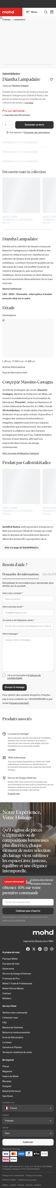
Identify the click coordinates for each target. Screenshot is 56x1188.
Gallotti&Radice (11, 73)
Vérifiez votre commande (14, 1012)
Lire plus (29, 102)
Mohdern (6, 998)
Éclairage (6, 19)
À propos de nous (10, 963)
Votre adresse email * (12, 606)
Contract (6, 993)
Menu (34, 11)
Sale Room (7, 1095)
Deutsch (29, 1185)
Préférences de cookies (27, 1180)
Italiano (5, 1185)
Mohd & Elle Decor (11, 1091)
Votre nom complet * (12, 593)
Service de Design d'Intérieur (16, 973)
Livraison (12, 749)
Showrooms (8, 968)
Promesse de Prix (11, 978)
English (13, 1185)
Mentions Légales (9, 1179)
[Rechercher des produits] (46, 12)
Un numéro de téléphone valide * (18, 620)
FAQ (4, 1022)
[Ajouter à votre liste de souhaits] (51, 79)
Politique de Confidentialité (13, 1175)
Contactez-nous (10, 1017)
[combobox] (5, 1108)
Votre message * (10, 633)
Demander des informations (37, 132)
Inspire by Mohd (10, 1076)
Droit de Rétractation (12, 1037)
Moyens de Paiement (12, 1027)
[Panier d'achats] (52, 12)
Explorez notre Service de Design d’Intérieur (41, 881)
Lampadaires (19, 19)
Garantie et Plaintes (12, 1047)
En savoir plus (14, 793)
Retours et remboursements (16, 1032)
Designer (6, 1086)
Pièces (5, 1066)
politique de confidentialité (13, 920)
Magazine (7, 1071)
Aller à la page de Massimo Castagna (20, 453)
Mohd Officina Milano (13, 988)
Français (21, 1185)
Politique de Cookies (34, 1175)
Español (37, 1185)
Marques (6, 1081)
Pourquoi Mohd (9, 958)
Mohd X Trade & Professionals (17, 983)
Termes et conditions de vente (17, 1052)
